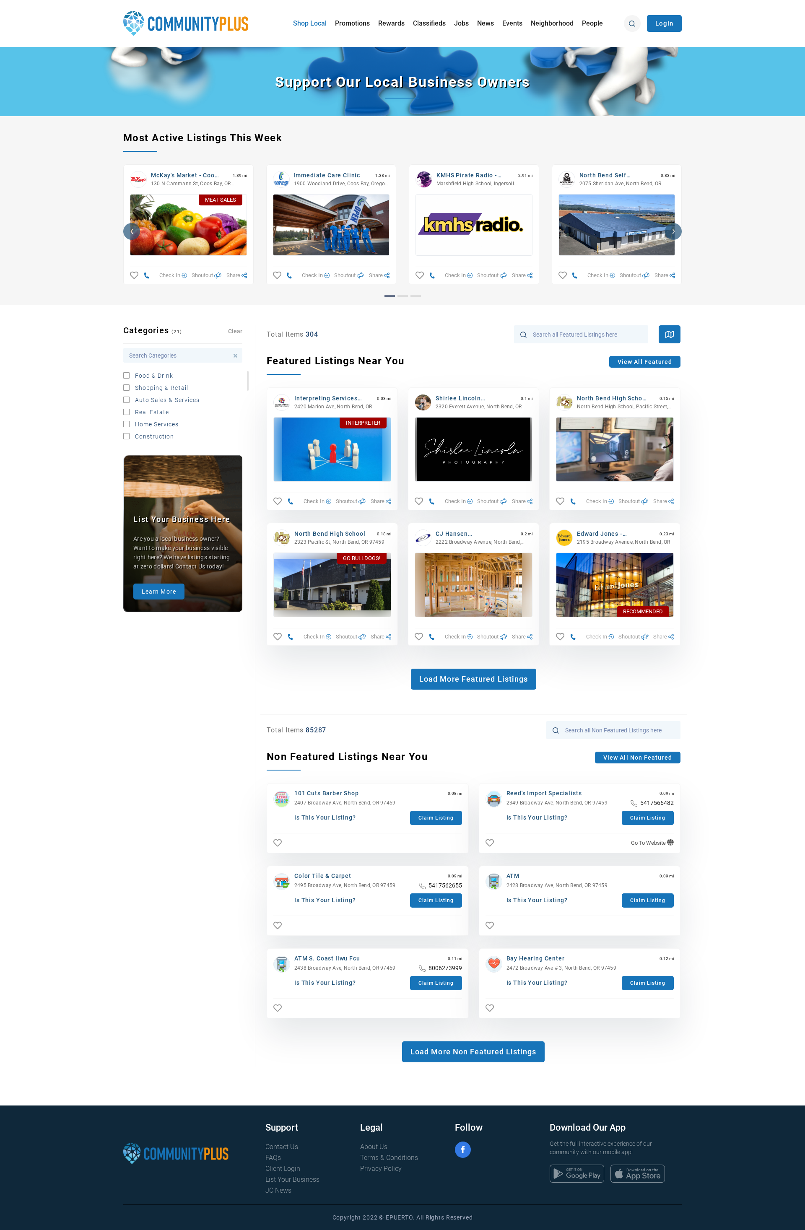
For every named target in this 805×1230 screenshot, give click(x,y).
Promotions (352, 23)
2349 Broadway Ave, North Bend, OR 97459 (557, 803)
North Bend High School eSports (612, 398)
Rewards (391, 23)
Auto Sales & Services (167, 400)
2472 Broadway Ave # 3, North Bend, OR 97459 (561, 968)
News (485, 23)
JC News (278, 1190)
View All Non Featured (637, 757)
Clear (235, 331)
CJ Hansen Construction (455, 533)
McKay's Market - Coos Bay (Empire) (184, 175)
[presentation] (131, 231)
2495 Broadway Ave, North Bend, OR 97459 (344, 885)
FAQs (273, 1158)
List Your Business (292, 1179)
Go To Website (649, 843)
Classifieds (429, 23)
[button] (389, 296)
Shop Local (310, 23)
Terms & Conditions (389, 1158)
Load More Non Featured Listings (473, 1051)
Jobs (461, 23)
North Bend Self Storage (603, 175)
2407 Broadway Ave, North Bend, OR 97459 (344, 803)
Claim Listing (436, 818)
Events (512, 23)
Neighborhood (552, 23)
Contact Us (281, 1147)
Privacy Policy (381, 1169)
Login (664, 23)
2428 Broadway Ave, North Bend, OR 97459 (557, 885)
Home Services (157, 424)
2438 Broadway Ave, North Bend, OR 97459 (344, 968)
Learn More (159, 591)
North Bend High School (329, 533)
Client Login (282, 1169)
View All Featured (645, 361)
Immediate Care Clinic (327, 175)
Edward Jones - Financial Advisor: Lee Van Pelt (610, 533)
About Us (373, 1147)
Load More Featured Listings (473, 679)
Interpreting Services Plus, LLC (326, 398)
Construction (154, 436)
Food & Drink (154, 375)
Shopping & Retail (161, 387)
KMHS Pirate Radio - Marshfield (466, 175)
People (592, 23)
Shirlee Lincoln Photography (458, 398)
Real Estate (152, 412)
